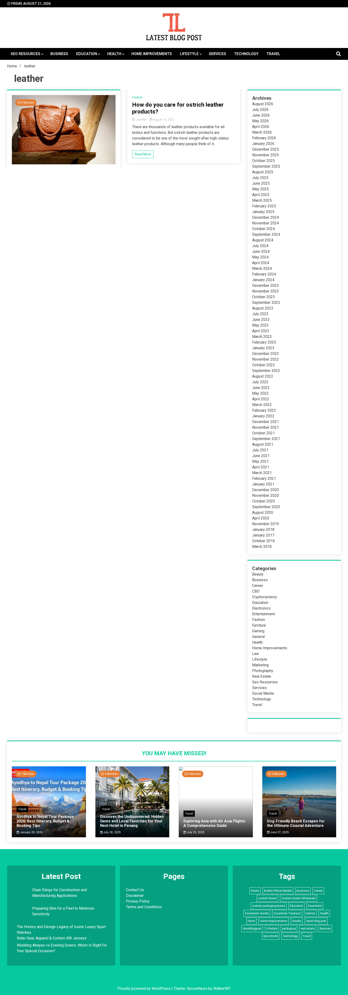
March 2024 (262, 268)
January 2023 (263, 348)
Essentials (315, 906)
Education (86, 54)
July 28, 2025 (112, 832)
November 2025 (265, 155)
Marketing (260, 665)
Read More (143, 154)
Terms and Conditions (144, 907)
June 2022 (261, 387)
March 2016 (262, 546)
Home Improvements (151, 54)
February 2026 (264, 138)
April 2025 (260, 194)
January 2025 (263, 211)
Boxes (255, 890)
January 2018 (263, 529)
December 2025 (265, 149)
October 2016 (263, 541)
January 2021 (263, 484)
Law (255, 653)
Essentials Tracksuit (287, 913)
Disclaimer (135, 895)
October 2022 (263, 365)
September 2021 (266, 438)
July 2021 (260, 450)
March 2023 (262, 336)
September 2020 (266, 507)
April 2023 (260, 331)
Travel (273, 54)
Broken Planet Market (278, 890)
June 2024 (261, 251)
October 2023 (263, 297)
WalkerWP (221, 988)
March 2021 (262, 473)
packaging (289, 928)
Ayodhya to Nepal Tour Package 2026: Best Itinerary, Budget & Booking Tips (45, 821)
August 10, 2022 (163, 119)
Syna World (270, 936)
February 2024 (264, 274)
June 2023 (261, 319)
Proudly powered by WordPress (144, 988)
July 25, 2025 (195, 832)
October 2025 (263, 160)
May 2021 (260, 461)
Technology (246, 54)
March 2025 (262, 200)
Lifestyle (189, 54)
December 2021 (265, 421)
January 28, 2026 (31, 832)
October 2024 (263, 229)
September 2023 (266, 302)
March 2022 (262, 404)
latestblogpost (252, 928)
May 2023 (260, 325)
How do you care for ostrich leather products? (178, 108)
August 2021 (262, 444)
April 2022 (260, 399)
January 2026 (263, 143)
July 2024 (260, 246)
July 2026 (260, 109)
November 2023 (265, 291)
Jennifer (141, 119)
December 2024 (265, 217)
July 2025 (260, 177)
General (258, 636)
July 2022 (260, 382)
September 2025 (266, 166)
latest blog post (316, 921)
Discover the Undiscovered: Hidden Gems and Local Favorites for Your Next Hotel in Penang (132, 821)
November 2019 (265, 524)
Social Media (263, 693)
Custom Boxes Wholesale (298, 898)
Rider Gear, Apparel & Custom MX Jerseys (52, 938)
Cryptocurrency (264, 597)
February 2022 (264, 410)
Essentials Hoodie (257, 913)
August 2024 (262, 240)
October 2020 (263, 501)
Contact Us (135, 890)
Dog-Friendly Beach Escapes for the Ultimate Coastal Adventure (296, 823)
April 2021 (260, 467)
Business (59, 54)
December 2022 (265, 353)
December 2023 (265, 285)
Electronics (261, 608)
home (251, 921)
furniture (259, 625)
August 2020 (262, 512)
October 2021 (263, 433)
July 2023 (260, 314)
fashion (310, 913)
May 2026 (260, 121)
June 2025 (261, 183)
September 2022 (266, 370)
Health (114, 54)
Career (257, 585)
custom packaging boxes (268, 906)
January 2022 (263, 416)
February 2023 (264, 342)
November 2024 (265, 223)
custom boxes (267, 898)
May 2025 (260, 189)
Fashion (137, 97)
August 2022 (262, 376)
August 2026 (262, 104)
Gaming (258, 631)
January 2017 (263, 535)
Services (217, 54)
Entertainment (263, 614)
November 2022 (265, 359)
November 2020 (265, 495)
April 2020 (260, 518)
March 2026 (262, 132)
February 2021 (264, 478)
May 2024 (260, 257)
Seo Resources (25, 54)
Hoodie (296, 921)
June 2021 (261, 456)
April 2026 (260, 126)
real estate (307, 928)
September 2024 (266, 234)
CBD (255, 591)
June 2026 (261, 115)
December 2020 (265, 490)
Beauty (257, 574)
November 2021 (265, 427)
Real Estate (261, 676)
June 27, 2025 (279, 832)
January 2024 (263, 280)
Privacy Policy (138, 901)
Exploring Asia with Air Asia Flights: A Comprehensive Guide (214, 823)
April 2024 (260, 263)
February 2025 (264, 206)
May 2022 (260, 393)
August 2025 (262, 172)
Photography (262, 670)
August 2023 (262, 308)
